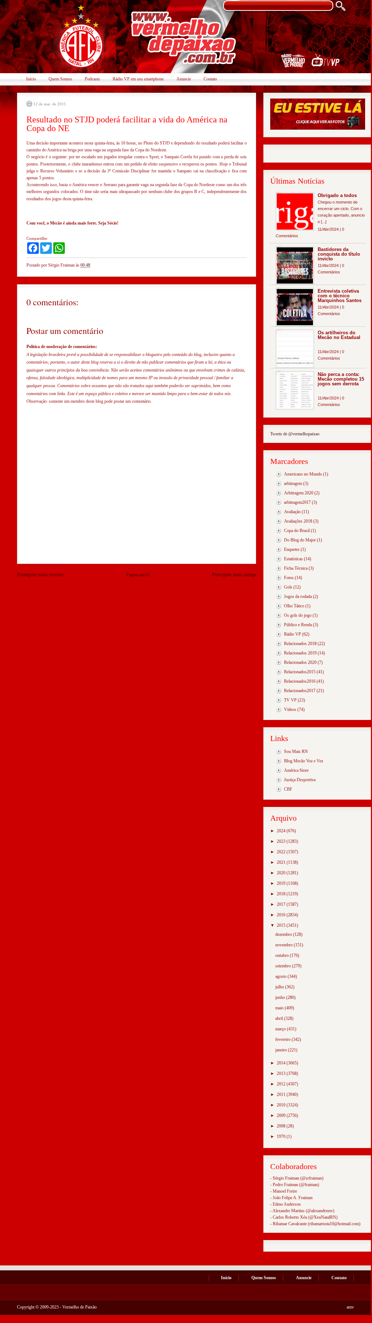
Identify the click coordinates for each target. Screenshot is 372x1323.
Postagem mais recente (40, 574)
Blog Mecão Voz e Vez (303, 760)
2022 (282, 851)
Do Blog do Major (300, 540)
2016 (282, 914)
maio (280, 1007)
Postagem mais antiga (234, 574)
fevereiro (283, 1039)
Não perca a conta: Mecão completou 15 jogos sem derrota (341, 379)
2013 (282, 1073)
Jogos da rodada (298, 596)
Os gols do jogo (298, 615)
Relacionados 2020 (300, 662)
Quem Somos (60, 78)
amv (350, 1307)
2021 (282, 862)
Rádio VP (292, 634)
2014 (282, 1062)
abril (279, 1018)
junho (280, 997)
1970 (282, 1136)
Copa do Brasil (297, 530)
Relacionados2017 (299, 690)
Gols (288, 587)
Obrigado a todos (337, 195)
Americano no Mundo (303, 474)
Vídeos (290, 709)
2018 (282, 893)
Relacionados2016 (299, 681)
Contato (210, 78)
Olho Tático (294, 605)
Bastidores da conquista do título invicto (339, 254)
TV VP (290, 700)
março (281, 1028)
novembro (284, 944)
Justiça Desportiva (299, 779)
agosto (281, 976)
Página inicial (137, 574)
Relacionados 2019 (300, 653)
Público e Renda (298, 624)
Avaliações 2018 (298, 521)
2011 (282, 1094)
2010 (282, 1105)
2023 (282, 841)
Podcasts (92, 78)
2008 (282, 1126)
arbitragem (293, 483)
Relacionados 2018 (300, 643)
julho (280, 986)
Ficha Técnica (296, 568)
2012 (282, 1084)
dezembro (284, 934)
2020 (282, 872)
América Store (296, 770)
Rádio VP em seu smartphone (138, 78)
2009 (282, 1115)
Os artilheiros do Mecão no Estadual (339, 335)
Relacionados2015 (299, 671)
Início (31, 78)
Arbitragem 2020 (298, 492)
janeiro (281, 1049)
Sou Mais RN (296, 751)
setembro (283, 965)
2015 (282, 925)
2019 (282, 883)
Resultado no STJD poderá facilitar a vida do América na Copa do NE (126, 124)
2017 (282, 904)
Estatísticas (293, 558)
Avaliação (292, 511)
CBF (288, 789)
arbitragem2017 (297, 502)
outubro (282, 955)
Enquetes (292, 549)
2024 (282, 830)
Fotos (289, 577)
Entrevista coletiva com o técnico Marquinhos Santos (339, 295)
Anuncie (183, 78)
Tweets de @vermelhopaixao (294, 433)
